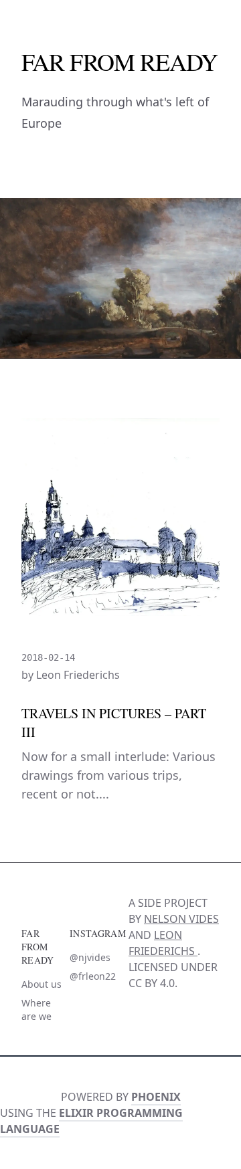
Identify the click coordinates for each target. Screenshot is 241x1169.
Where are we (36, 1009)
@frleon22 (93, 976)
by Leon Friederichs (70, 674)
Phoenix (156, 1096)
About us (41, 984)
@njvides (90, 957)
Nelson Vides (181, 919)
